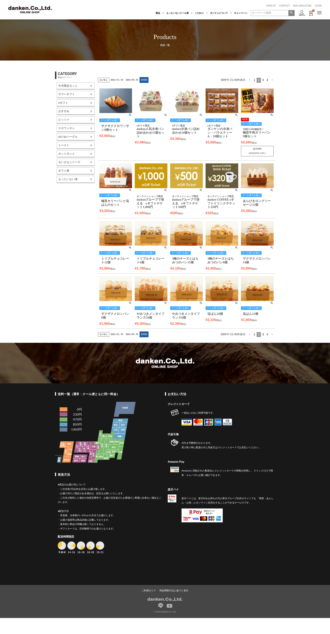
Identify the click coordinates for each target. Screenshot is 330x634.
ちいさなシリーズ (69, 162)
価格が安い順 (117, 80)
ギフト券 (63, 170)
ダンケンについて (219, 13)
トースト (63, 145)
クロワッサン (66, 128)
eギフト (63, 102)
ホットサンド (66, 153)
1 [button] (254, 80)
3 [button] (263, 80)
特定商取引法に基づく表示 (174, 590)
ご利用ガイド (149, 590)
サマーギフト (66, 94)
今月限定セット (68, 85)
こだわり (199, 13)
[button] (249, 80)
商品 (158, 13)
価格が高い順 (132, 80)
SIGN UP (271, 5)
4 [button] (267, 80)
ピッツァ (63, 119)
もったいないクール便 (177, 13)
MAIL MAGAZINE (302, 5)
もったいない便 (68, 179)
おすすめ (63, 111)
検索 (291, 13)
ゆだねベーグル (68, 136)
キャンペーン (241, 13)
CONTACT (284, 5)
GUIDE (318, 5)
